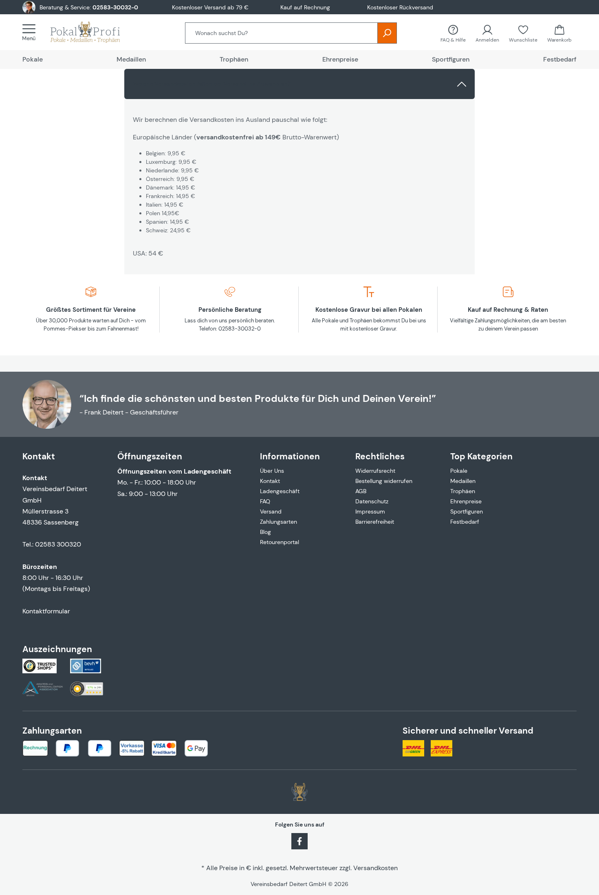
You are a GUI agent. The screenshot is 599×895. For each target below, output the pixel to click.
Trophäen (462, 491)
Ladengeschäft (280, 491)
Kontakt (270, 481)
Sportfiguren (466, 511)
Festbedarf (464, 521)
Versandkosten (375, 868)
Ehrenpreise (466, 501)
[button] (299, 84)
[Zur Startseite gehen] (93, 32)
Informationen (290, 456)
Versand (271, 511)
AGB (360, 491)
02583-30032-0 (115, 7)
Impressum (370, 511)
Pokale (458, 470)
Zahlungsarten (278, 521)
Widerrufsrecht (375, 470)
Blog (265, 532)
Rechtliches (380, 456)
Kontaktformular (46, 611)
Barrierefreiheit (374, 521)
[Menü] (31, 32)
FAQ (265, 501)
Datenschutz (371, 501)
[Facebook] (299, 840)
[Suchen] (387, 33)
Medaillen (463, 481)
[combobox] (281, 33)
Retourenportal (279, 542)
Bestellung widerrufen (383, 481)
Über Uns (272, 470)
